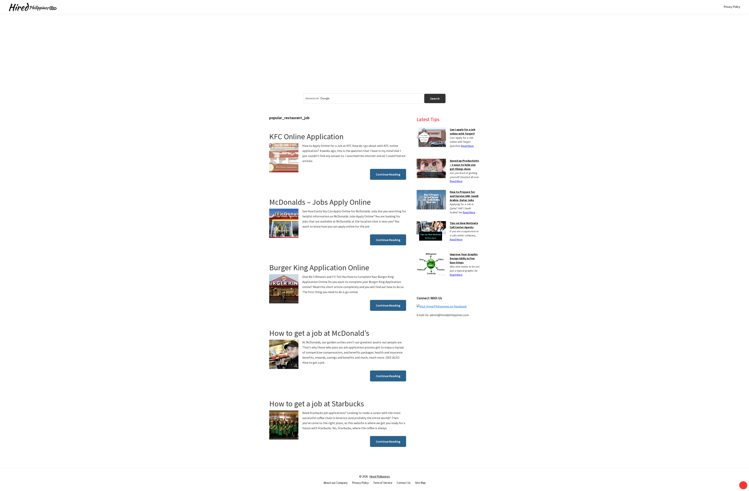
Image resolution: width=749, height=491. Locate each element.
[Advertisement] (374, 60)
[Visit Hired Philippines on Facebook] (442, 306)
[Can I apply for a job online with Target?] (431, 130)
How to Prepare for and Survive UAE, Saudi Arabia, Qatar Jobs (464, 196)
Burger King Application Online (319, 267)
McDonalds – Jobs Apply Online (320, 202)
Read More (467, 146)
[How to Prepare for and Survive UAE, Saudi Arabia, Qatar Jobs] (431, 192)
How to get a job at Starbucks (316, 404)
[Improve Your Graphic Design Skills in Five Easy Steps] (431, 255)
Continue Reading (388, 174)
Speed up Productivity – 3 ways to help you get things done (464, 165)
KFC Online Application (306, 136)
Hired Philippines (379, 476)
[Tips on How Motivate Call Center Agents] (431, 223)
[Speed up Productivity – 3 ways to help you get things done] (431, 161)
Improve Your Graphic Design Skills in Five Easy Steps (464, 258)
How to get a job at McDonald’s (319, 333)
